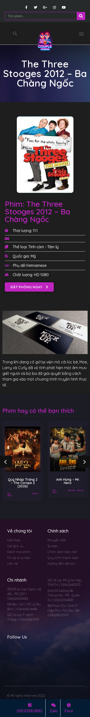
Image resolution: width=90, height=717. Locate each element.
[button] (81, 33)
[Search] (81, 16)
